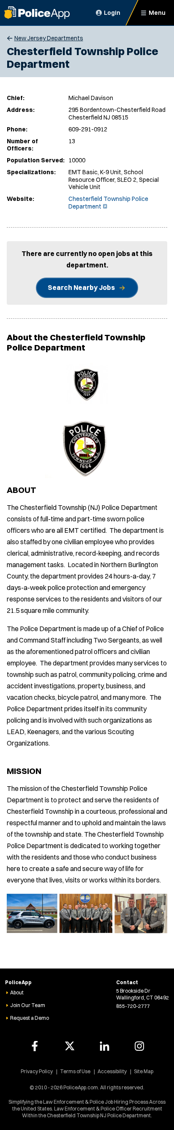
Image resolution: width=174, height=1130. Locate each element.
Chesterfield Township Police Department (108, 202)
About (17, 992)
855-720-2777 (133, 1006)
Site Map (143, 1071)
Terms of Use (75, 1071)
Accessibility (112, 1071)
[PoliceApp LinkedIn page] (104, 1046)
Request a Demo (29, 1018)
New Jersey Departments (48, 38)
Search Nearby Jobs (81, 287)
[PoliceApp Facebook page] (35, 1046)
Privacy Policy (37, 1071)
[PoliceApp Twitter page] (70, 1046)
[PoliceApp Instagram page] (139, 1046)
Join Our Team (27, 1005)
